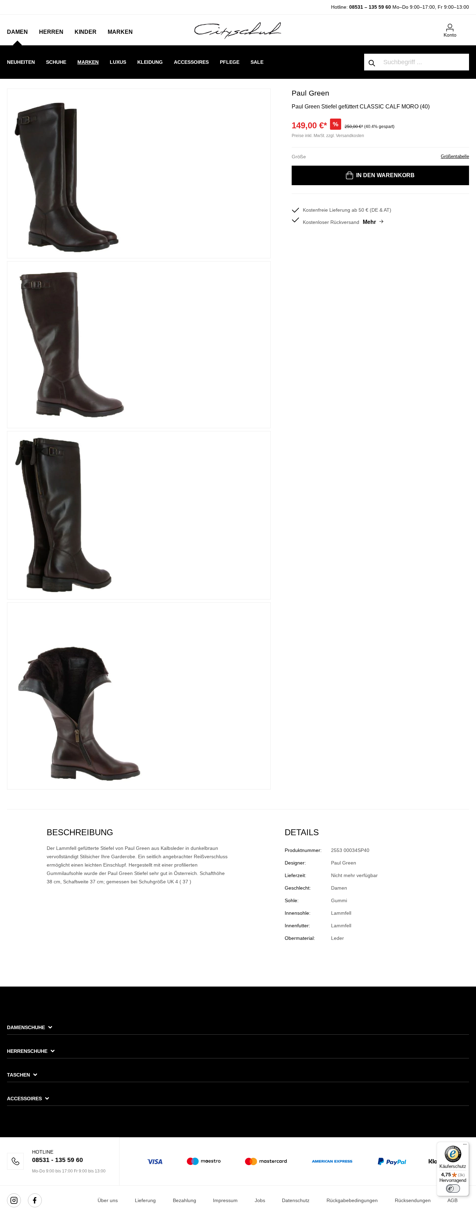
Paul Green (310, 93)
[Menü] (465, 1146)
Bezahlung (184, 1200)
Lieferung (145, 1200)
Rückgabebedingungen (352, 1200)
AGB (452, 1200)
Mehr (369, 222)
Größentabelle (455, 156)
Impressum (225, 1200)
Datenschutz (295, 1200)
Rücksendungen (413, 1200)
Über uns (108, 1200)
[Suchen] (372, 62)
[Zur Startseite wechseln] (237, 30)
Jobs (260, 1200)
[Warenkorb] (465, 24)
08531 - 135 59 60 (57, 1159)
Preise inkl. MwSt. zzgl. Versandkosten (328, 135)
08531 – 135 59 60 (370, 7)
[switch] (453, 1188)
